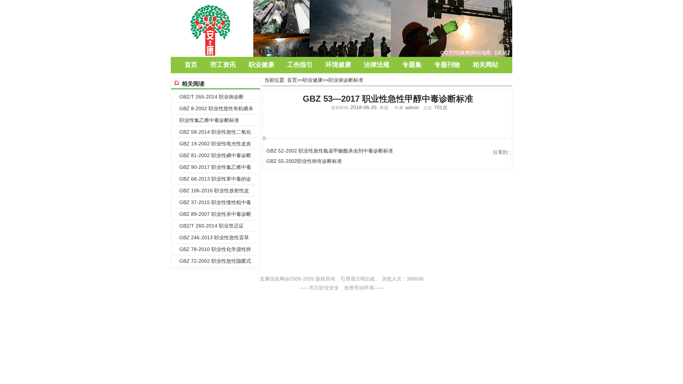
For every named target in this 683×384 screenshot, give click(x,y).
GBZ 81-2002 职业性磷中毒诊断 (215, 155)
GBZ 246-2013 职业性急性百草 (214, 237)
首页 (191, 64)
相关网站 (485, 64)
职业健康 (261, 64)
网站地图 (481, 52)
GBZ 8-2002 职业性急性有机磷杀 (216, 108)
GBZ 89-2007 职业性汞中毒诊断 (215, 214)
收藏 (502, 52)
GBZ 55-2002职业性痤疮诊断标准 (304, 161)
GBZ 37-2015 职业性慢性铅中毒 (215, 202)
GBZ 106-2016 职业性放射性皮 (214, 190)
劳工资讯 (223, 64)
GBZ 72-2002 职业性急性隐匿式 (215, 261)
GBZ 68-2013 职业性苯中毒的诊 (215, 179)
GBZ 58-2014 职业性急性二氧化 (215, 132)
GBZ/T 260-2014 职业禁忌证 (211, 226)
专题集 (412, 64)
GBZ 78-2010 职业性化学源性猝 (215, 249)
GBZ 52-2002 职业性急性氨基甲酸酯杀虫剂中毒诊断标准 (329, 151)
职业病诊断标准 (345, 80)
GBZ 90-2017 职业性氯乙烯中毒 (215, 167)
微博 (465, 52)
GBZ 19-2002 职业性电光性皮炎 (215, 143)
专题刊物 (447, 64)
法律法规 (377, 64)
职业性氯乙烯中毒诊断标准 (209, 120)
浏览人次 (392, 279)
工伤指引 (300, 64)
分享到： (503, 152)
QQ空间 (449, 52)
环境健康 (338, 64)
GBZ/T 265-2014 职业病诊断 (211, 97)
